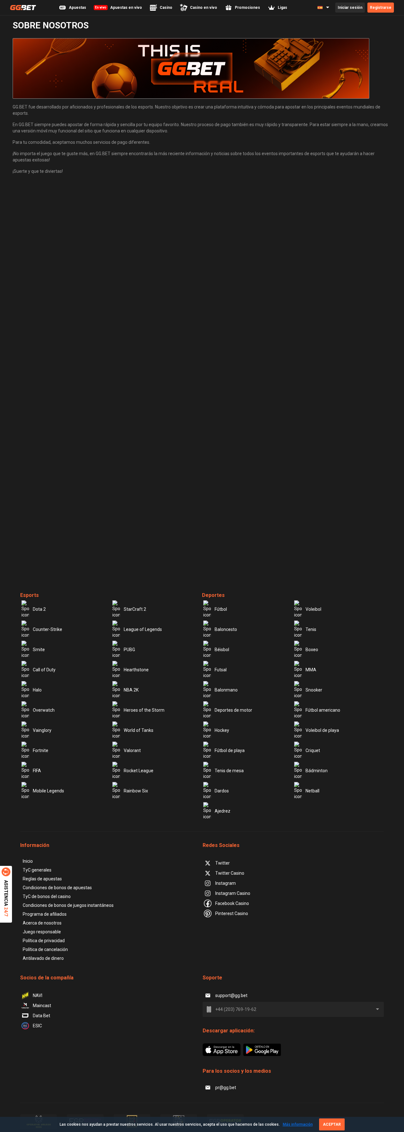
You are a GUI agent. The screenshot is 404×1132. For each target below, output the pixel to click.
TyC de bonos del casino (47, 896)
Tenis (311, 629)
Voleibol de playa (322, 730)
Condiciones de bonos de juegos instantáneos (68, 905)
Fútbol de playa (230, 750)
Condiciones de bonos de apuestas (57, 887)
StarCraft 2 (135, 609)
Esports (29, 595)
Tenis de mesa (229, 770)
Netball (312, 790)
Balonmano (226, 689)
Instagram (225, 883)
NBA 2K (131, 689)
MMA (311, 669)
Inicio (28, 861)
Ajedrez (222, 811)
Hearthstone (136, 669)
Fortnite (40, 750)
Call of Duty (44, 669)
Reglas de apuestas (42, 878)
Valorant (132, 750)
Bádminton (317, 770)
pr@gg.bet (225, 1087)
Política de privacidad (44, 940)
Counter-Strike (47, 629)
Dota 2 (39, 609)
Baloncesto (226, 629)
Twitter (222, 863)
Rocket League (138, 770)
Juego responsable (42, 931)
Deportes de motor (233, 710)
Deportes (213, 595)
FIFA (37, 770)
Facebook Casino (232, 903)
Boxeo (312, 649)
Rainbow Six (136, 790)
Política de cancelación (45, 949)
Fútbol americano (323, 710)
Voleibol (313, 609)
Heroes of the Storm (144, 710)
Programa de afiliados (45, 914)
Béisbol (222, 649)
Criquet (313, 750)
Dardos (222, 790)
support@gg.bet (231, 995)
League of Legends (143, 629)
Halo (37, 689)
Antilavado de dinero (43, 958)
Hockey (222, 730)
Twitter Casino (229, 873)
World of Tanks (138, 730)
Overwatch (44, 710)
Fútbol (221, 609)
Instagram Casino (232, 893)
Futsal (221, 669)
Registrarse (380, 7)
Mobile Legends (48, 790)
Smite (39, 649)
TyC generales (37, 869)
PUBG (129, 649)
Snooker (314, 689)
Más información (298, 1124)
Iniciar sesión (350, 7)
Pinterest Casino (231, 913)
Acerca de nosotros (42, 922)
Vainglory (42, 730)
